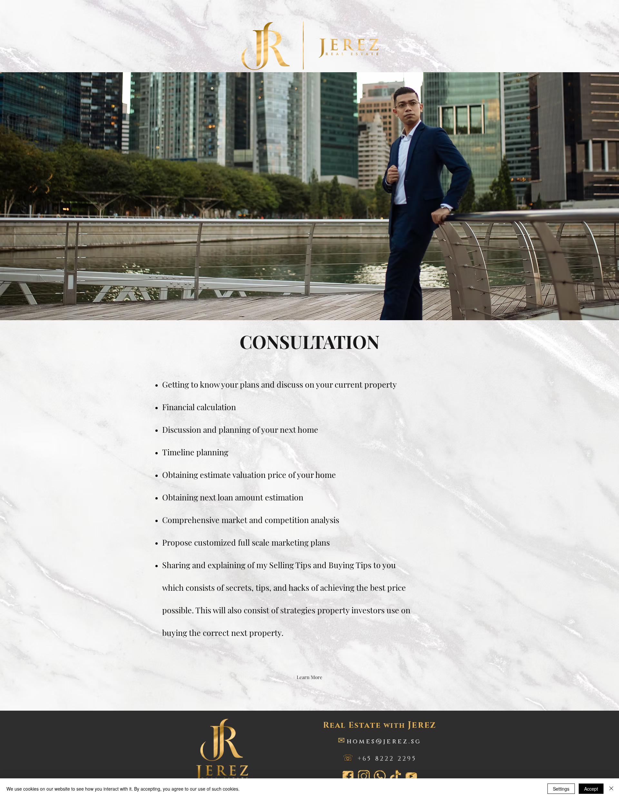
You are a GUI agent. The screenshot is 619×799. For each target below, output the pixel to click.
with (379, 725)
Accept (591, 788)
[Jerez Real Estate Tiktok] (395, 776)
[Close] (611, 789)
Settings (561, 788)
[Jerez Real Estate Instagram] (364, 776)
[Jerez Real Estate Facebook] (348, 776)
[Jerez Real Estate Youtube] (411, 776)
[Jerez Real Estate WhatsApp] (379, 776)
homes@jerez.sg (384, 741)
